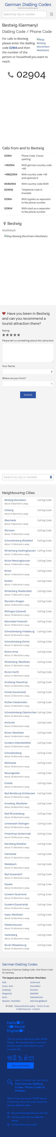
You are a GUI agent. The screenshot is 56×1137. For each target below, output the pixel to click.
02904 (13, 48)
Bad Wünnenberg (14, 813)
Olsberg (8, 510)
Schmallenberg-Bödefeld (18, 540)
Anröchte (9, 722)
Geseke (8, 884)
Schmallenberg (13, 752)
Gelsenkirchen (36, 997)
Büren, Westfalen (14, 732)
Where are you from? (14, 378)
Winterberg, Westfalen (17, 661)
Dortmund (35, 982)
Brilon (7, 570)
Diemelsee (10, 854)
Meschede (10, 520)
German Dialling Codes (28, 4)
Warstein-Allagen (14, 601)
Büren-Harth (11, 672)
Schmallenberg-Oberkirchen (20, 712)
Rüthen (8, 580)
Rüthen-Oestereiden (15, 702)
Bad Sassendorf (13, 874)
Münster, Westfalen (11, 1001)
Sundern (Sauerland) (16, 904)
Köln (4, 982)
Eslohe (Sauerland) (15, 692)
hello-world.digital (20, 1065)
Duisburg (6, 989)
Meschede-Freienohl (15, 621)
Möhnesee (10, 762)
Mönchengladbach (38, 1001)
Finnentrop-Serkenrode (17, 833)
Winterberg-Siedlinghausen (20, 550)
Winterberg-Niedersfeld (18, 591)
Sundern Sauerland (15, 894)
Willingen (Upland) (15, 611)
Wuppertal (7, 993)
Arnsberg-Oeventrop (16, 682)
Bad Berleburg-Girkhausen (19, 793)
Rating (5, 330)
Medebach (10, 864)
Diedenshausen (13, 924)
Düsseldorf (35, 986)
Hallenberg (10, 934)
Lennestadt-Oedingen (16, 823)
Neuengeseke (12, 773)
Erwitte (8, 783)
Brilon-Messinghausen (17, 560)
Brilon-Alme (11, 651)
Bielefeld (34, 993)
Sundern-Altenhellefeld (17, 742)
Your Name (8, 366)
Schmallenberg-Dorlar (17, 641)
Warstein (9, 530)
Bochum (34, 989)
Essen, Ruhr (7, 986)
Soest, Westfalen (13, 914)
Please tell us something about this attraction (28, 340)
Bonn (4, 997)
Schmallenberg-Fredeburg (19, 631)
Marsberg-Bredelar (15, 843)
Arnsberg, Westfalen (15, 803)
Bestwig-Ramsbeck (15, 500)
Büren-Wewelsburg (15, 945)
